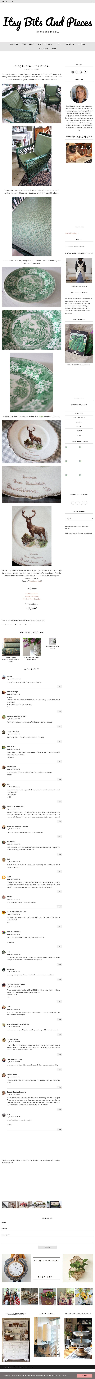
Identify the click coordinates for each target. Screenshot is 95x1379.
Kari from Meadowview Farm (16, 912)
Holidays (79, 409)
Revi (8, 859)
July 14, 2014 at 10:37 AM (13, 861)
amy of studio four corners (15, 806)
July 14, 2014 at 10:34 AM (13, 844)
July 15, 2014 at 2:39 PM (13, 1009)
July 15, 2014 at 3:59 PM (13, 1026)
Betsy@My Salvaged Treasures (17, 826)
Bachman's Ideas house (79, 404)
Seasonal (28, 625)
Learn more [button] (62, 1375)
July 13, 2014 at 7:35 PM (13, 749)
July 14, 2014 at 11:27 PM (13, 954)
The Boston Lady (12, 1039)
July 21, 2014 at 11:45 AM (13, 1117)
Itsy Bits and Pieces (12, 1367)
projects (79, 435)
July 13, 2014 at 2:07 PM (13, 694)
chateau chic (11, 747)
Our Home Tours (79, 417)
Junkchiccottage (12, 692)
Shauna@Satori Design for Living (18, 1024)
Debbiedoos (11, 969)
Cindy (8, 1006)
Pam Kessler (11, 841)
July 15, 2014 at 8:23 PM (13, 1062)
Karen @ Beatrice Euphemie (16, 1092)
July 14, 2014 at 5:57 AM (13, 809)
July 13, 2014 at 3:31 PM (13, 719)
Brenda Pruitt (11, 766)
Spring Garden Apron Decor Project (79, 364)
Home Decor (19, 625)
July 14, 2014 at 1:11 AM (13, 786)
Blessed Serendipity (13, 932)
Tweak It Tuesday (32, 596)
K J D (8, 1114)
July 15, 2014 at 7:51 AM (13, 971)
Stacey (9, 676)
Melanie (9, 896)
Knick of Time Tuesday (32, 599)
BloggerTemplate (28, 1367)
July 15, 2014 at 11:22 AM (13, 987)
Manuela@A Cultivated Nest (16, 716)
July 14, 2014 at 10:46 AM (13, 879)
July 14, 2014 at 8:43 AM (13, 829)
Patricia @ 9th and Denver (16, 984)
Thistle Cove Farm (13, 731)
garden (79, 430)
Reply (59, 686)
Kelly (8, 951)
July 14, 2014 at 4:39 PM (13, 899)
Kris (8, 784)
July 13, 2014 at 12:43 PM (13, 679)
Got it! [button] (84, 1375)
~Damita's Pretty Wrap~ (15, 1059)
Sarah (9, 877)
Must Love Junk (35, 581)
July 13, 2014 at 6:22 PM (13, 734)
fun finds (11, 625)
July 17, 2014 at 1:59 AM (13, 1094)
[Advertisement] (32, 1182)
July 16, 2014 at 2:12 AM (13, 1077)
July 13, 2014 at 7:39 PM (13, 769)
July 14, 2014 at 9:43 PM (13, 914)
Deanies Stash (12, 1074)
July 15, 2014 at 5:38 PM (13, 1042)
